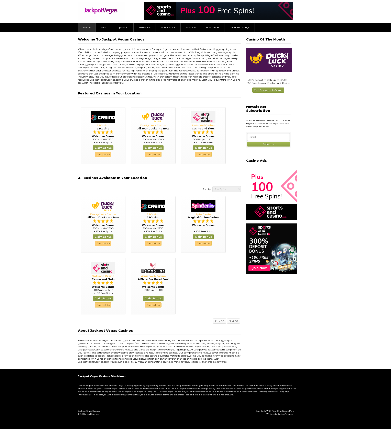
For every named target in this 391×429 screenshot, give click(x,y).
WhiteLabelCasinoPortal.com (280, 414)
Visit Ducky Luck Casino (268, 90)
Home (86, 27)
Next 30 (233, 321)
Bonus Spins (168, 27)
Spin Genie (203, 214)
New (103, 27)
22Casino (103, 125)
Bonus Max (212, 27)
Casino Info (103, 154)
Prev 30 (219, 321)
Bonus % (191, 27)
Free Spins (144, 27)
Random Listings (239, 27)
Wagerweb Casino (153, 276)
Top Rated (122, 27)
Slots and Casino (203, 125)
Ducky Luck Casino (153, 125)
